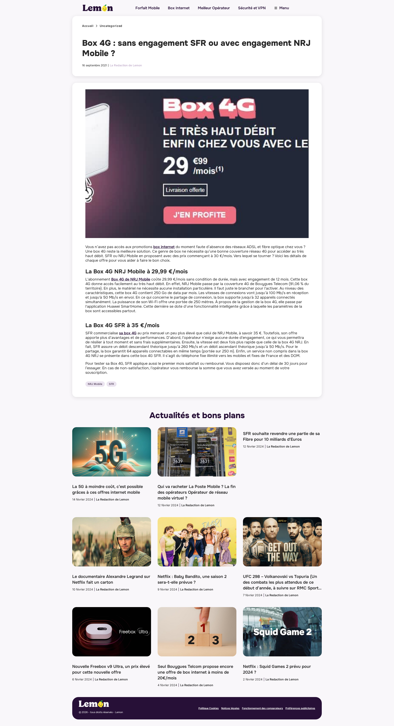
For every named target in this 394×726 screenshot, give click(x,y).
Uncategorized (111, 26)
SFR (111, 384)
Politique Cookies (208, 708)
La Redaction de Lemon (126, 65)
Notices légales (230, 708)
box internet (164, 247)
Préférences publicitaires (300, 708)
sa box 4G (127, 333)
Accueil (88, 26)
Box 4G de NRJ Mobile (130, 279)
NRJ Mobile (95, 384)
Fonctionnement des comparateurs (262, 708)
